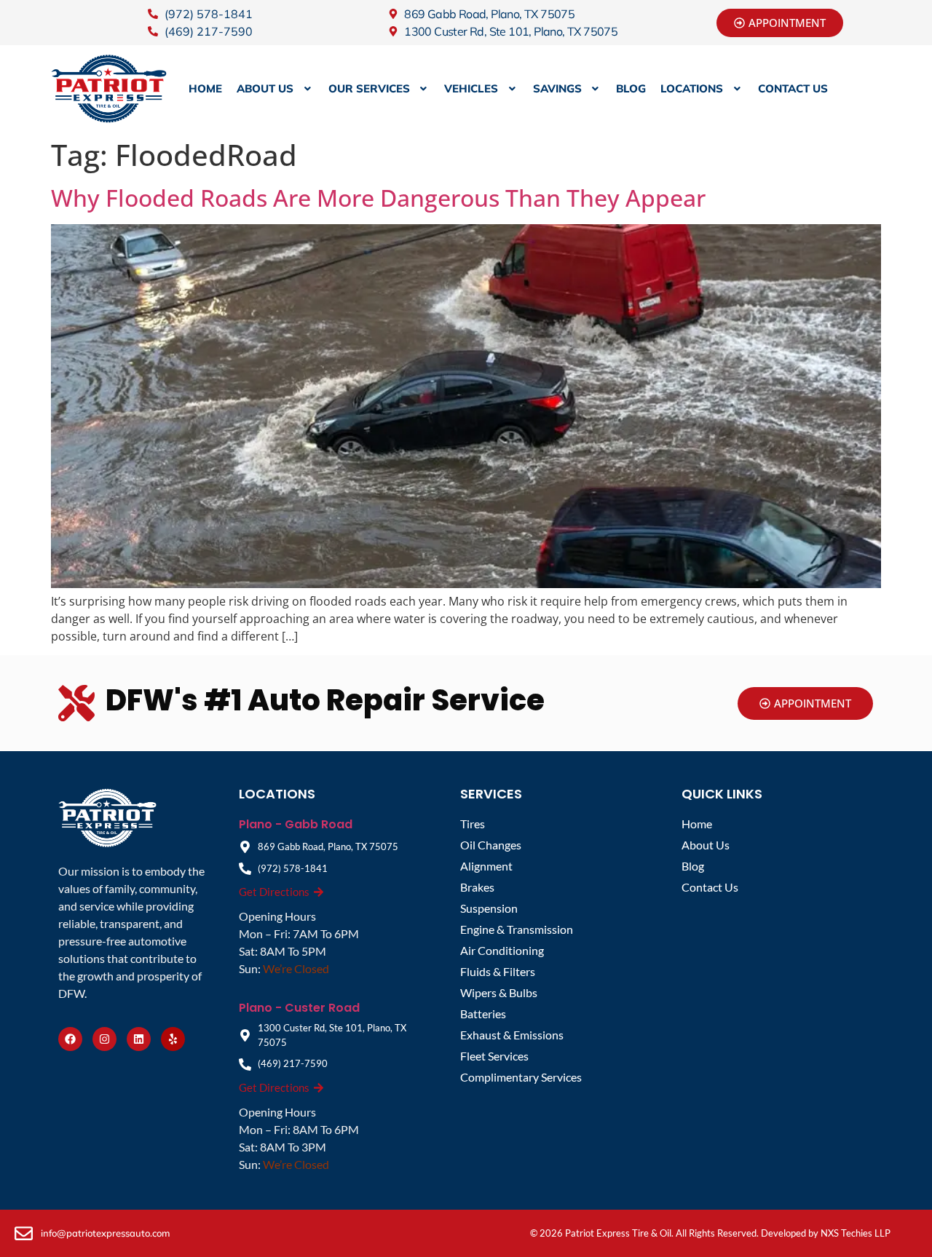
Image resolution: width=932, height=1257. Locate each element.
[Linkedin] (139, 1039)
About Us (265, 88)
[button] (275, 88)
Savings (557, 88)
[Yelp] (173, 1039)
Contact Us (793, 88)
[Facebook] (70, 1039)
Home (205, 88)
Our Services (369, 88)
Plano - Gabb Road (295, 824)
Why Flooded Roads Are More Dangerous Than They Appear (378, 197)
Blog (631, 88)
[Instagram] (104, 1039)
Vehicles (471, 88)
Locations (691, 88)
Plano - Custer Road (299, 1007)
